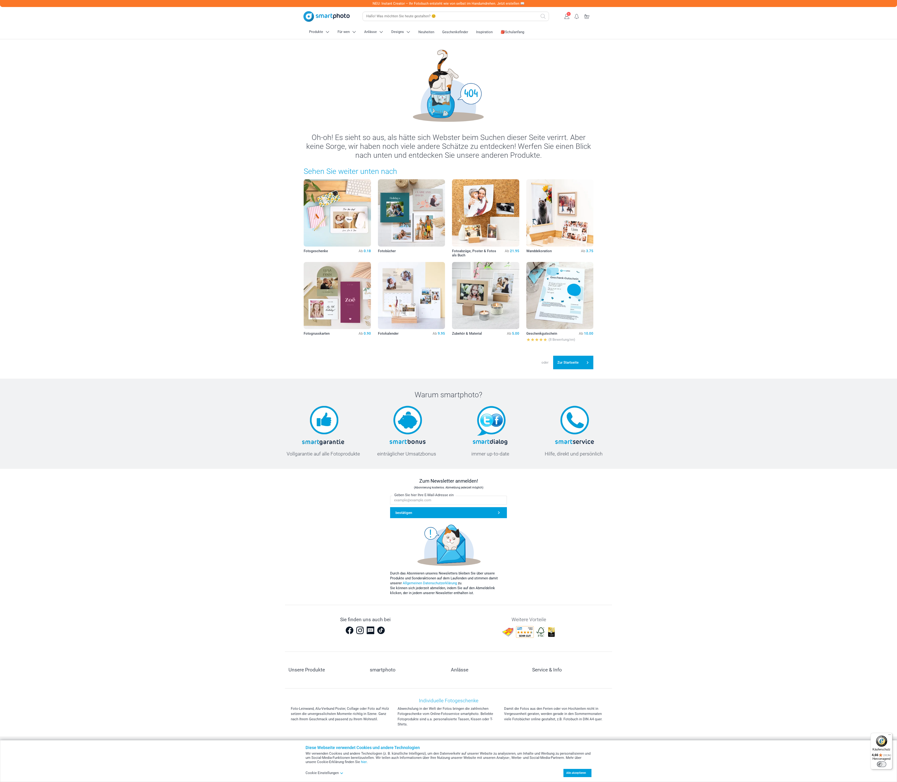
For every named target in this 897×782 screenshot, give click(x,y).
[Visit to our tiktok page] (381, 630)
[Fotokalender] (411, 295)
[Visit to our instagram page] (360, 630)
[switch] (881, 764)
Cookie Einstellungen (322, 773)
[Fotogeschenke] (337, 213)
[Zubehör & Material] (485, 295)
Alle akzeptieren (576, 773)
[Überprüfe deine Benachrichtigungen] (577, 16)
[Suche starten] (543, 16)
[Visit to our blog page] (370, 630)
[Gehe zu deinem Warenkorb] (587, 16)
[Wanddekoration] (560, 213)
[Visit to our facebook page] (349, 630)
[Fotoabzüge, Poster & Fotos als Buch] (485, 213)
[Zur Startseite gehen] (326, 16)
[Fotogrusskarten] (337, 295)
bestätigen (403, 513)
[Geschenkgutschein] (560, 295)
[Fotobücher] (411, 213)
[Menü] (889, 736)
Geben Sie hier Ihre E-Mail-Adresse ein (424, 495)
